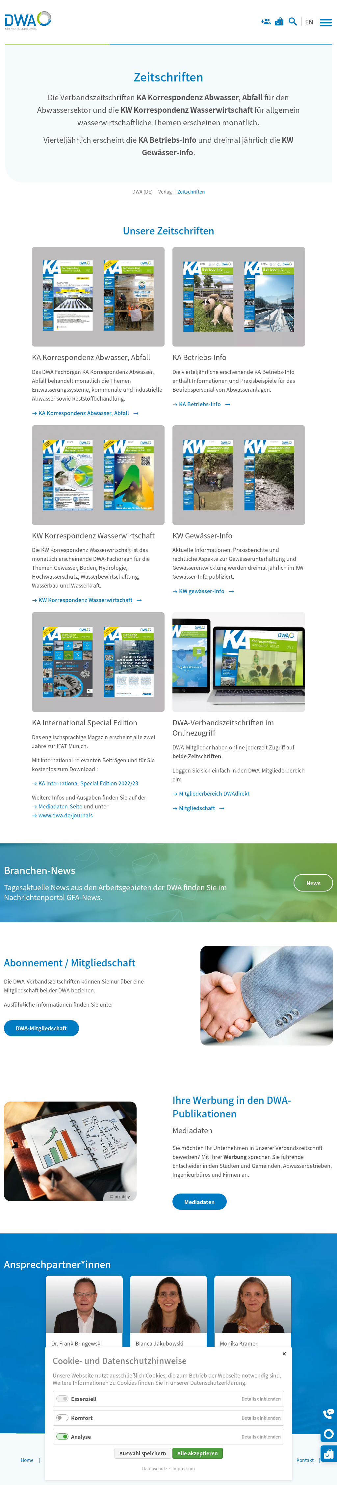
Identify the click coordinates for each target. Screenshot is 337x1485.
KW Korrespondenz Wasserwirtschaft (85, 600)
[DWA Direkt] (329, 1434)
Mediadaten (199, 1202)
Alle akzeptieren (197, 1453)
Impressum (183, 1468)
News (313, 883)
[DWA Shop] (279, 23)
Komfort (82, 1418)
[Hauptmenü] (326, 22)
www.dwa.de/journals (65, 815)
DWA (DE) (142, 191)
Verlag (165, 191)
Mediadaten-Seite (60, 806)
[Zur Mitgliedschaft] (266, 23)
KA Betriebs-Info (200, 404)
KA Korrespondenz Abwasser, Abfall (84, 413)
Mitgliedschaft (197, 808)
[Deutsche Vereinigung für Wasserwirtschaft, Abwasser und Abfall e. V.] (28, 20)
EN (309, 21)
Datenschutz (154, 1468)
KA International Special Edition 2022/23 (88, 783)
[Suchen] (293, 23)
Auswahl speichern (142, 1453)
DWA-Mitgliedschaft (41, 1028)
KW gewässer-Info (201, 591)
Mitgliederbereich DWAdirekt (214, 793)
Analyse (81, 1436)
